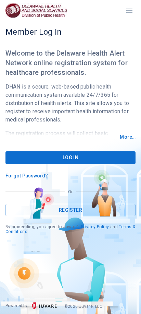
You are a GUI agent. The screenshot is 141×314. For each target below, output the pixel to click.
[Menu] (129, 10)
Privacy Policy (95, 226)
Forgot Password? (26, 175)
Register (70, 210)
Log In (70, 157)
